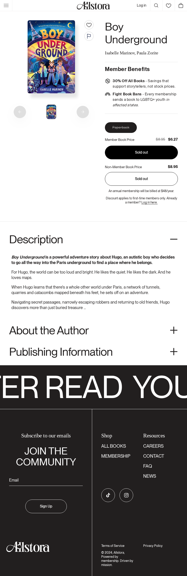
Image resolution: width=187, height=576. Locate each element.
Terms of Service (113, 546)
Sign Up (46, 506)
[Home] (93, 5)
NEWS (149, 476)
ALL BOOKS (113, 446)
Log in (141, 5)
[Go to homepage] (43, 546)
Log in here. (149, 202)
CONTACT (153, 456)
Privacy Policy (153, 546)
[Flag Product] (89, 36)
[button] (6, 5)
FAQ (147, 466)
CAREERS (153, 446)
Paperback (124, 129)
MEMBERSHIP (115, 456)
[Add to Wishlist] (89, 24)
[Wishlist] (168, 5)
